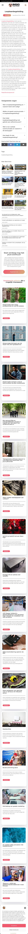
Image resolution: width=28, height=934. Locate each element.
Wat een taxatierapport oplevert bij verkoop (7, 184)
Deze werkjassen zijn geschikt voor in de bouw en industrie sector (12, 692)
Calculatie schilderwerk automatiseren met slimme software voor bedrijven (20, 185)
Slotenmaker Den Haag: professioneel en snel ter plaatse (13, 305)
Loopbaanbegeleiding (7, 21)
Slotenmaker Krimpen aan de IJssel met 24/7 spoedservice (12, 344)
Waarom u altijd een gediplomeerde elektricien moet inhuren (13, 885)
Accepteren (14, 925)
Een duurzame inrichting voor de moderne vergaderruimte (12, 225)
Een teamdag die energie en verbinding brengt (20, 196)
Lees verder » (5, 217)
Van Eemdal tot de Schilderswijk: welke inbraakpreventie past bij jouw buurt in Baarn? (12, 215)
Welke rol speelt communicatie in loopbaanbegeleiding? (14, 112)
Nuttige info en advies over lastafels (11, 575)
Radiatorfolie (7, 729)
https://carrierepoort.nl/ (7, 92)
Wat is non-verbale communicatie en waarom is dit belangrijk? (14, 128)
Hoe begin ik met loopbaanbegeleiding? (14, 136)
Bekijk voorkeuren (14, 929)
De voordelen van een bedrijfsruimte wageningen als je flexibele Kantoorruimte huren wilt (13, 237)
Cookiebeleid (13, 933)
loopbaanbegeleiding (14, 69)
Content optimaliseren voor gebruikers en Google (13, 220)
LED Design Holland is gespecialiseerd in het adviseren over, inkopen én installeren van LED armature (13, 615)
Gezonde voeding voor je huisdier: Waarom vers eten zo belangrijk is (13, 231)
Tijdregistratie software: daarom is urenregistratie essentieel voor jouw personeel (14, 460)
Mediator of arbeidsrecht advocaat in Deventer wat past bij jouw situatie (7, 172)
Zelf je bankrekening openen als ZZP (13, 652)
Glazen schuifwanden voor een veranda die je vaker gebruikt (20, 208)
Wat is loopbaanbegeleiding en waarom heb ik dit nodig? (14, 105)
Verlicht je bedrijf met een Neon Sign (13, 536)
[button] (25, 908)
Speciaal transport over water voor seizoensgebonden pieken (20, 173)
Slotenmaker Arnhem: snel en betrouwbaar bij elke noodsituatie (14, 382)
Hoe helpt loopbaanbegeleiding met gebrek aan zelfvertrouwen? (14, 120)
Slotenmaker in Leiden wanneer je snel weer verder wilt (7, 197)
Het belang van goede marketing (13, 806)
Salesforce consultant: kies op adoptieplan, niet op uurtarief (13, 243)
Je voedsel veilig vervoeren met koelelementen (13, 845)
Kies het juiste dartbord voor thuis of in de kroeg (7, 208)
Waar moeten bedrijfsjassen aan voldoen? (13, 498)
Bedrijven (7, 15)
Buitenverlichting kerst (10, 767)
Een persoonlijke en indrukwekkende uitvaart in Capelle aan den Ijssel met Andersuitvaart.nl (12, 422)
